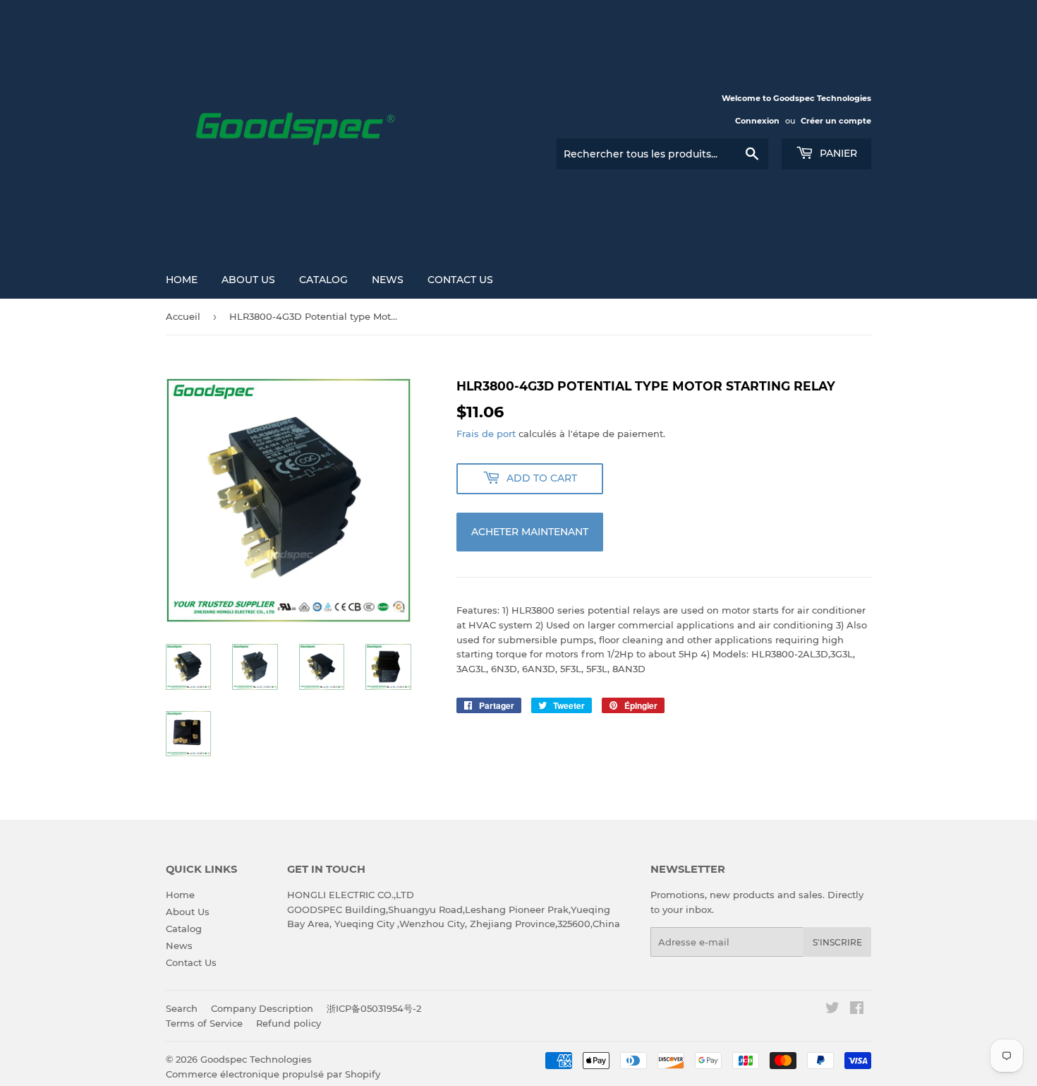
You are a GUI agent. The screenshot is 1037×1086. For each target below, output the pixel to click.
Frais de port (486, 433)
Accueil (183, 316)
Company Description (262, 1008)
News (388, 279)
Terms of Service (204, 1023)
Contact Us (460, 279)
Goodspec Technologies (256, 1059)
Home (182, 279)
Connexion (757, 121)
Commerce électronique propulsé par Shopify (273, 1074)
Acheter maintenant (529, 531)
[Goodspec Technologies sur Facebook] (856, 1009)
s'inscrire (837, 942)
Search (182, 1008)
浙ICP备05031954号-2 (374, 1008)
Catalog (323, 279)
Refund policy (288, 1023)
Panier (837, 153)
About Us (248, 279)
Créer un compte (836, 121)
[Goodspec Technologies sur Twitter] (832, 1009)
